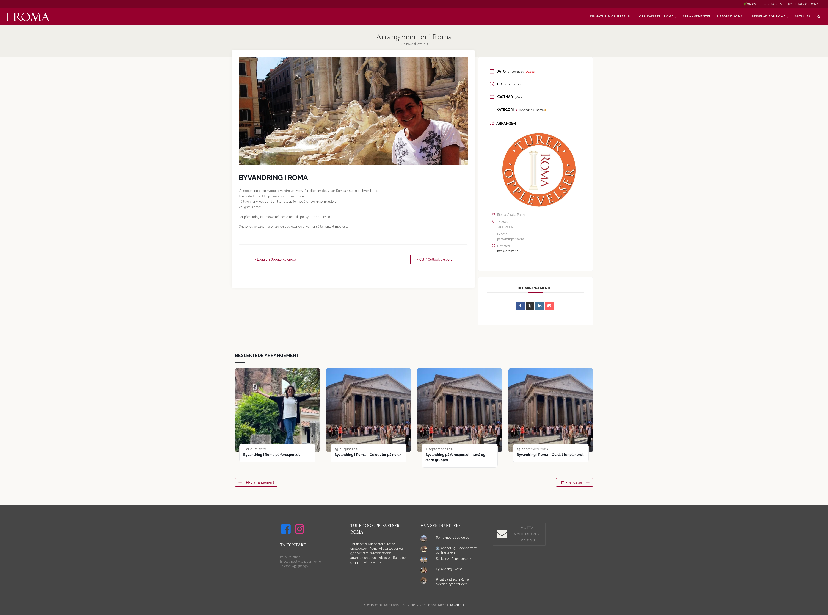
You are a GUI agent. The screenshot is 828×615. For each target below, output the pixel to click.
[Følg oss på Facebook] (286, 529)
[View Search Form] (818, 17)
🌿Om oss (750, 4)
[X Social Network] (530, 306)
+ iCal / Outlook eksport (434, 259)
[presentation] (424, 539)
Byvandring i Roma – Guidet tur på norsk (367, 455)
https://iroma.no (507, 251)
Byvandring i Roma (531, 109)
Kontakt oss (773, 4)
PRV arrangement (260, 482)
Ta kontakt (457, 605)
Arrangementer (697, 16)
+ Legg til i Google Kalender (275, 259)
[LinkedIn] (539, 306)
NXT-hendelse (570, 482)
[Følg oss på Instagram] (300, 529)
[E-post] (549, 306)
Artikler (802, 16)
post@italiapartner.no (511, 239)
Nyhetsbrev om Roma (803, 4)
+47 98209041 (506, 226)
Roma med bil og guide (452, 537)
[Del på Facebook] (520, 306)
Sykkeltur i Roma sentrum (454, 558)
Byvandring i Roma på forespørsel (271, 455)
